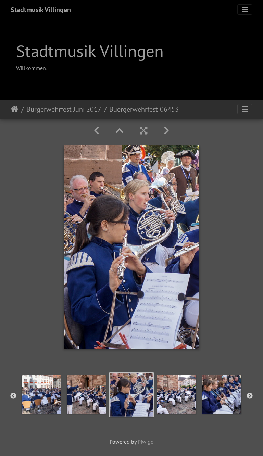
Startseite (14, 109)
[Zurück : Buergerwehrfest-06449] (97, 130)
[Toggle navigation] (244, 9)
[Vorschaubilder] (120, 130)
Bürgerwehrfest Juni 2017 (63, 109)
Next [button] (249, 396)
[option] (41, 394)
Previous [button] (13, 396)
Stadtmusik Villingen (41, 9)
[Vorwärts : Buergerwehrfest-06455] (166, 130)
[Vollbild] (143, 130)
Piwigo (146, 441)
